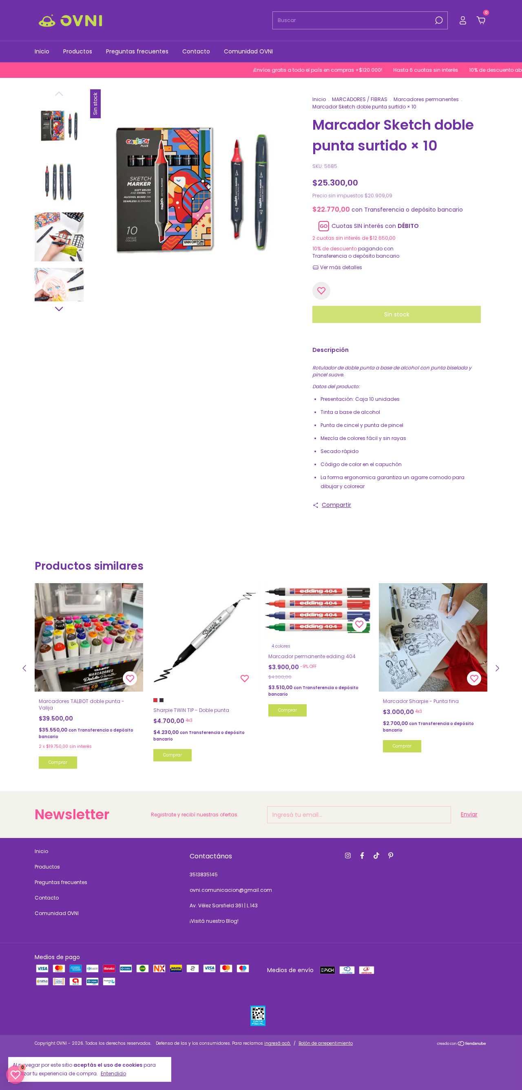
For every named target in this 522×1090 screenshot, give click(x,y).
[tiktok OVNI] (376, 855)
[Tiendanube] (461, 1044)
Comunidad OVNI (248, 51)
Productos (77, 51)
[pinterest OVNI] (390, 855)
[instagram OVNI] (348, 855)
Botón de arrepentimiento (326, 1043)
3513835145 (204, 874)
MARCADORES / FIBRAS (360, 99)
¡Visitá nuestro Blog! (214, 921)
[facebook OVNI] (362, 855)
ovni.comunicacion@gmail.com (231, 890)
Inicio (42, 51)
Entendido (113, 1073)
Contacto (196, 51)
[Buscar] (438, 20)
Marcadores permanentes (426, 99)
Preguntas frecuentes (137, 51)
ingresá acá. (277, 1043)
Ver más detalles (340, 267)
